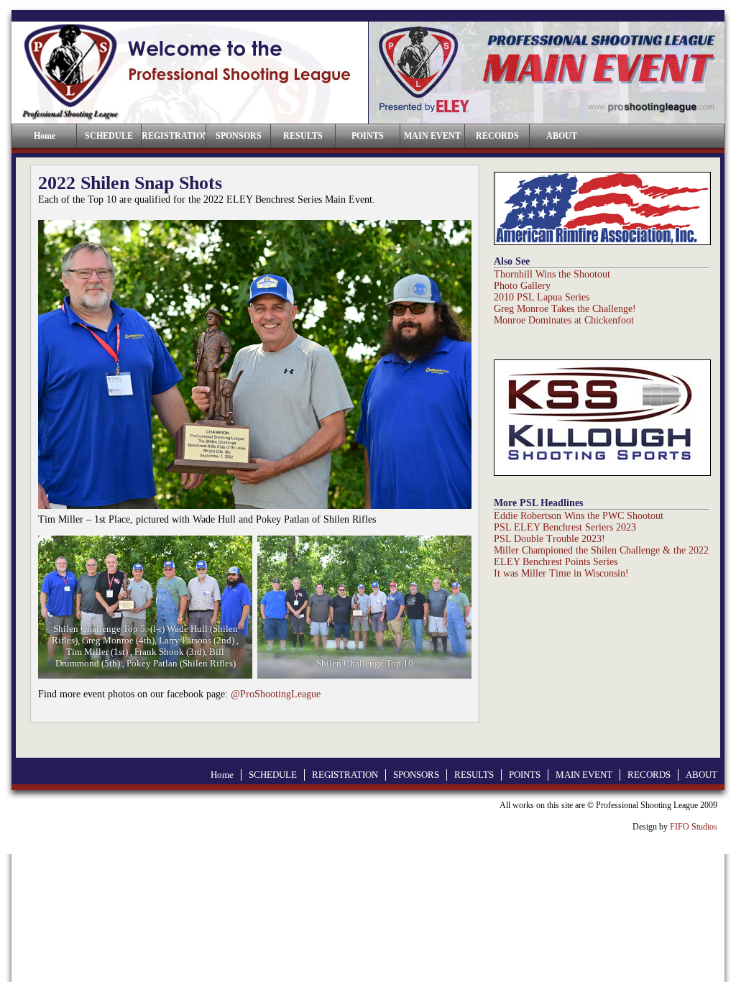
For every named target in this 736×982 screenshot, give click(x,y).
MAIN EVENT (432, 136)
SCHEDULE (109, 136)
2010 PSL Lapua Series (541, 297)
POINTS (367, 136)
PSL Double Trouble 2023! (549, 538)
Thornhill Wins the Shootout (552, 274)
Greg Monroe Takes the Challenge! (565, 308)
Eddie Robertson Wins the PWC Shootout (578, 515)
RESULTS (303, 136)
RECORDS (497, 136)
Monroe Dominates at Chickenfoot (564, 320)
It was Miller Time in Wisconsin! (561, 573)
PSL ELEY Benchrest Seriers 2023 (565, 527)
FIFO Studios (693, 827)
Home (222, 774)
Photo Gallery (522, 285)
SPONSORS (239, 136)
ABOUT (561, 136)
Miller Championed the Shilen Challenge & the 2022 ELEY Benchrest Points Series (601, 556)
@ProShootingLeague (276, 694)
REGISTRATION (174, 136)
